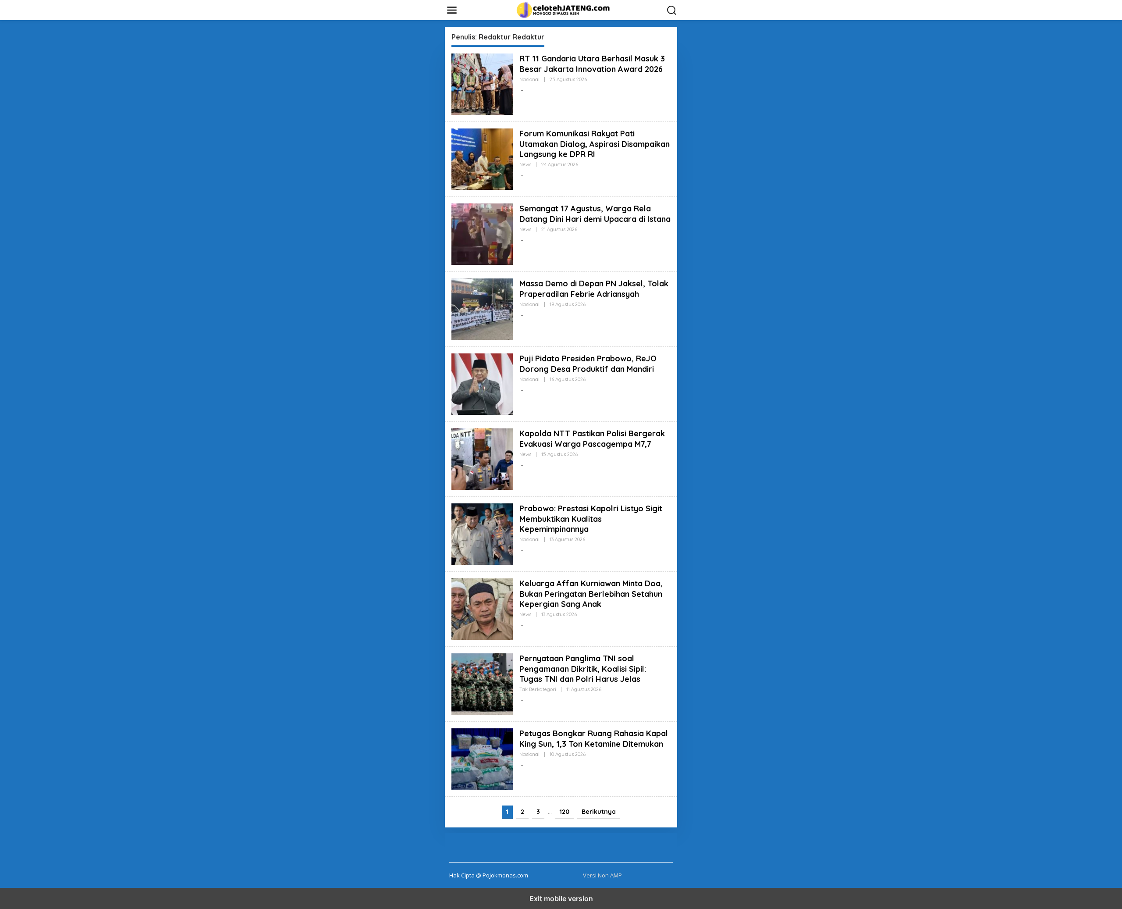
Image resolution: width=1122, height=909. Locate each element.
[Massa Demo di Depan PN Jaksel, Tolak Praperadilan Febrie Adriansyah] (521, 313)
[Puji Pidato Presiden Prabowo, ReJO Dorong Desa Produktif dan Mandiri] (521, 388)
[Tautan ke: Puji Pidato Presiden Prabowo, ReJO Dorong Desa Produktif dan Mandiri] (482, 383)
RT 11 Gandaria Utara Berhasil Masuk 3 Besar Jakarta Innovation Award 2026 (592, 63)
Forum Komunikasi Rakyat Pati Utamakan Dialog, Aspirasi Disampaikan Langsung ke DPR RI (594, 143)
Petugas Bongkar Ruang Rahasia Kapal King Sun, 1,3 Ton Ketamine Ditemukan (593, 738)
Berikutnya (599, 812)
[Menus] (452, 10)
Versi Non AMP (602, 875)
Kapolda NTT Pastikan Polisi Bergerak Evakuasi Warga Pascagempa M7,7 (592, 438)
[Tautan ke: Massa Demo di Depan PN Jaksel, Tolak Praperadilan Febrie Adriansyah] (482, 308)
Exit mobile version (561, 898)
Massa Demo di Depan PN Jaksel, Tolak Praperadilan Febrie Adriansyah (593, 288)
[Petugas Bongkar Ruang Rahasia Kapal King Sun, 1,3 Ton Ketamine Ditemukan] (521, 763)
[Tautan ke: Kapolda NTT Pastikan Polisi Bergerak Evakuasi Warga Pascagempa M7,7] (482, 458)
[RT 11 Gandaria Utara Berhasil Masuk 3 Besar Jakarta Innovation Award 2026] (521, 89)
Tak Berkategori (537, 689)
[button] (672, 10)
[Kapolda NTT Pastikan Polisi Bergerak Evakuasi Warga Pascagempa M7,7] (521, 463)
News (525, 164)
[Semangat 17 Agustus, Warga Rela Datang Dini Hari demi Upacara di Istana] (521, 238)
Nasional (529, 79)
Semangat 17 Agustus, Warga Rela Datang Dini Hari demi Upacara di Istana (595, 213)
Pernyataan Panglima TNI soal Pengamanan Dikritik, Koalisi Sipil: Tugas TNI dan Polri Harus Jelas (582, 668)
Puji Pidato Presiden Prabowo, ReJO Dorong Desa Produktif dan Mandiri (588, 363)
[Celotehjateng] (563, 9)
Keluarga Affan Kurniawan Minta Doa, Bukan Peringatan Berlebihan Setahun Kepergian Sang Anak (591, 593)
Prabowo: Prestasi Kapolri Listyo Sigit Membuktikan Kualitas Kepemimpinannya (590, 518)
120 (564, 812)
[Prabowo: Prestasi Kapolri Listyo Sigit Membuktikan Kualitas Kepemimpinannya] (521, 549)
